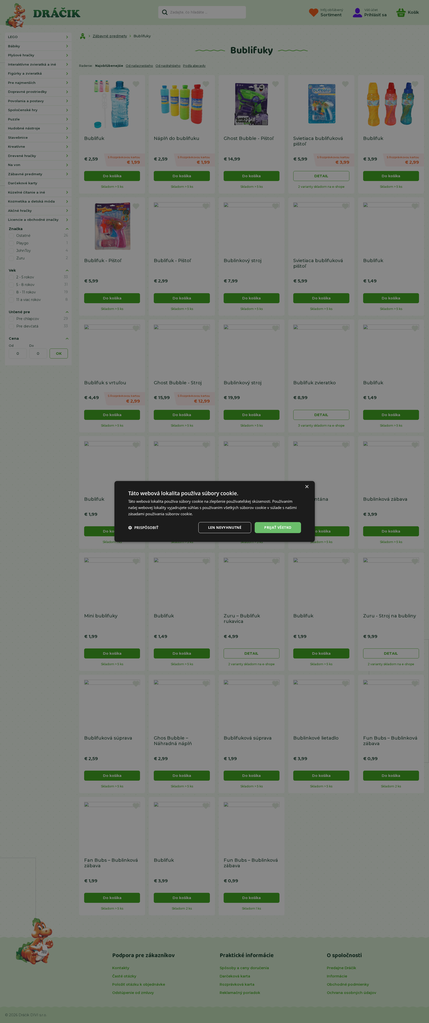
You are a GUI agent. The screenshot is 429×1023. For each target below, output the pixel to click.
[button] (143, 527)
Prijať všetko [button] (277, 527)
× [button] (307, 487)
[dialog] (214, 511)
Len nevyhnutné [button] (225, 527)
